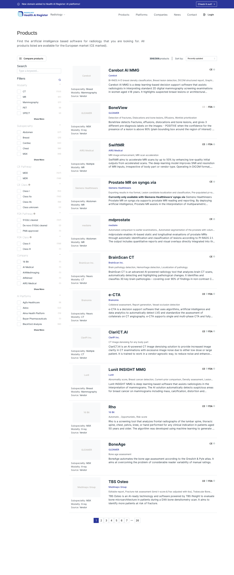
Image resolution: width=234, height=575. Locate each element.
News (177, 14)
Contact (192, 14)
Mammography (31, 102)
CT (24, 91)
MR (24, 96)
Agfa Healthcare (31, 302)
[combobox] (201, 58)
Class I (26, 191)
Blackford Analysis (32, 324)
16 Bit (26, 261)
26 (137, 520)
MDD (25, 173)
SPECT (26, 113)
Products (123, 14)
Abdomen (28, 132)
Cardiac (27, 143)
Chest (26, 148)
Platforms (141, 14)
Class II (26, 243)
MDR (25, 178)
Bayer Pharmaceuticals (35, 318)
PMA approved (30, 230)
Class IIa (27, 196)
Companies (160, 14)
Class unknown (30, 207)
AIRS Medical (29, 283)
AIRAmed (27, 278)
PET (25, 107)
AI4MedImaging (31, 272)
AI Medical (28, 267)
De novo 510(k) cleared (35, 225)
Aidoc (26, 307)
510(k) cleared (30, 220)
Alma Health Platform (34, 313)
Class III (27, 249)
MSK (25, 153)
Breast (26, 137)
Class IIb (27, 201)
